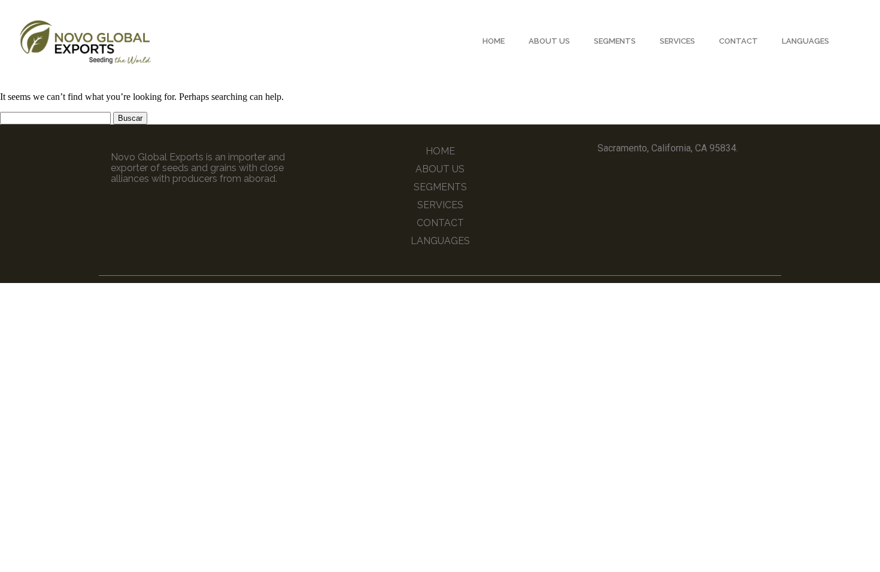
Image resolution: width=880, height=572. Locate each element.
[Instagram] (678, 175)
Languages (805, 40)
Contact (738, 40)
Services (677, 40)
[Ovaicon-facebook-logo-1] (656, 175)
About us (549, 40)
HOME (494, 40)
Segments (615, 40)
